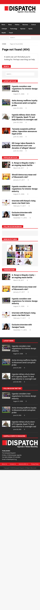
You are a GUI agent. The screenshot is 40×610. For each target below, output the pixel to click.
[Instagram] (23, 2)
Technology (13, 29)
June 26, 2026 (18, 137)
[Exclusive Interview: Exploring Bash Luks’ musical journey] (20, 255)
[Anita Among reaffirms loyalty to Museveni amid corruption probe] (6, 102)
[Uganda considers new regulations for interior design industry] (6, 88)
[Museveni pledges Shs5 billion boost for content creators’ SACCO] (20, 262)
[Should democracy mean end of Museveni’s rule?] (6, 176)
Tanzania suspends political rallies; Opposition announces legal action (24, 131)
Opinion (22, 29)
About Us (4, 464)
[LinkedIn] (20, 2)
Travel (11, 33)
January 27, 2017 (19, 180)
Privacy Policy (34, 464)
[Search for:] (20, 37)
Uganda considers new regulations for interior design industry (25, 88)
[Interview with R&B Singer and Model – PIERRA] (11, 248)
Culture (33, 24)
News (10, 24)
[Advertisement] (21, 17)
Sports (30, 29)
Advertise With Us (23, 464)
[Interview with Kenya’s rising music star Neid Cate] (6, 203)
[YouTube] (27, 2)
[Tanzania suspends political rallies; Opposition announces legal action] (6, 131)
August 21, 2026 (18, 94)
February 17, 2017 (19, 206)
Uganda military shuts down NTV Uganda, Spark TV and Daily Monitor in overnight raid (24, 117)
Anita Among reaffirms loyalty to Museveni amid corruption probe (24, 102)
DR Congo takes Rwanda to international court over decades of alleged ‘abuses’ (24, 145)
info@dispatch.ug (11, 459)
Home (3, 24)
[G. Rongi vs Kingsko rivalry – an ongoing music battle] (6, 165)
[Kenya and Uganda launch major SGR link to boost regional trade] (28, 248)
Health (4, 33)
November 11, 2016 (20, 218)
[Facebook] (13, 2)
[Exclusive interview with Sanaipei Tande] (6, 214)
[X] (16, 2)
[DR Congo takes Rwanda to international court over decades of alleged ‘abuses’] (6, 145)
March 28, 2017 (18, 168)
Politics (17, 24)
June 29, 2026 (18, 108)
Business (25, 24)
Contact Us (13, 464)
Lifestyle (4, 29)
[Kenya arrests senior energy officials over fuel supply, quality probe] (20, 248)
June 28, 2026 (18, 122)
